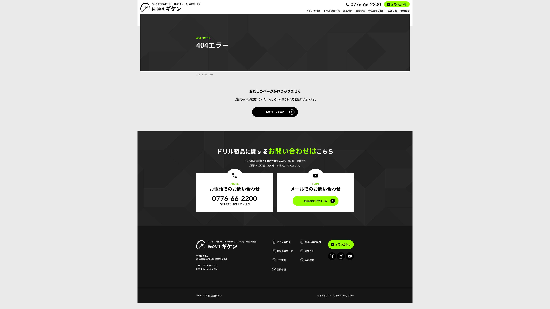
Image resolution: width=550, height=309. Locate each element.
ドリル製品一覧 (285, 251)
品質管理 (281, 269)
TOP (198, 74)
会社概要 (309, 260)
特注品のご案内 (313, 242)
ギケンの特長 (283, 242)
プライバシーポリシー (344, 295)
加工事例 (281, 260)
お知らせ (309, 251)
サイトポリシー (324, 295)
